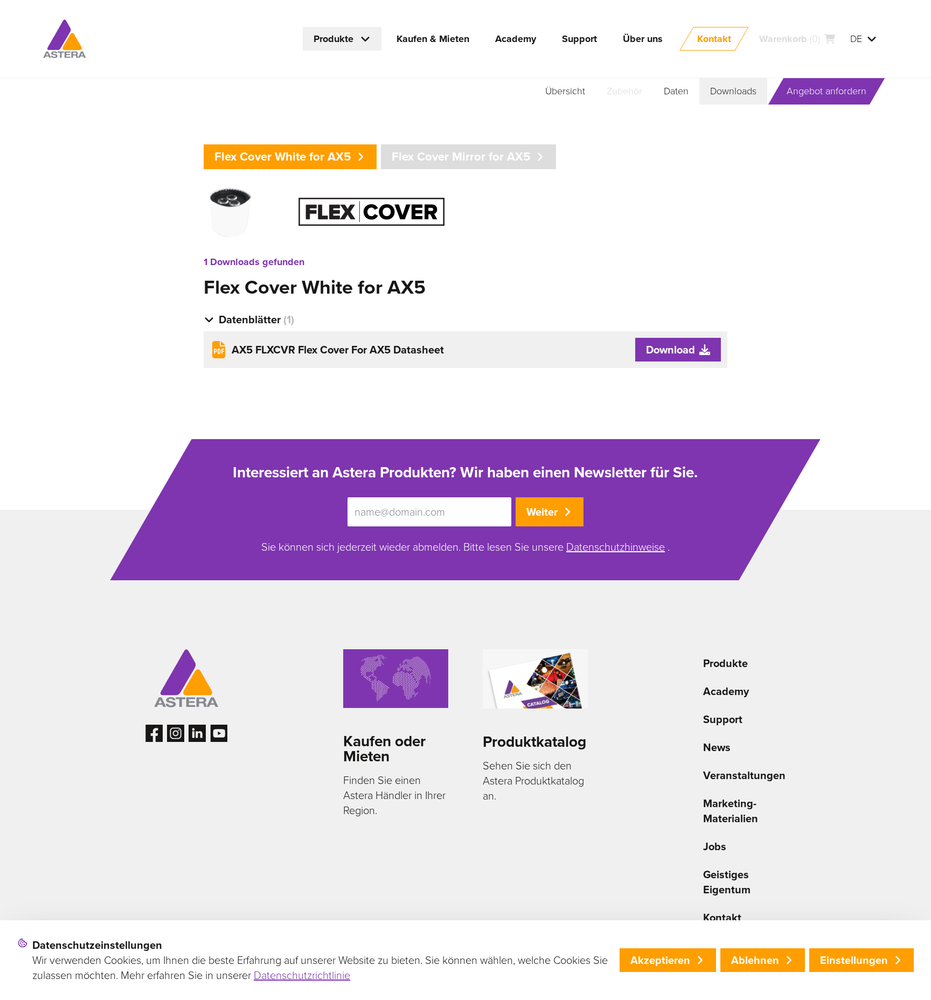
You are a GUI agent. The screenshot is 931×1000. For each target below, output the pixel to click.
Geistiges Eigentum (727, 882)
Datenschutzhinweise (615, 547)
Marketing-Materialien (730, 811)
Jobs (714, 846)
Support (722, 719)
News (717, 747)
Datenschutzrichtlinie (302, 975)
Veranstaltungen (744, 775)
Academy (726, 691)
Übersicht (565, 91)
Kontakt (722, 917)
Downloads (733, 91)
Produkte (725, 663)
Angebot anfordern (826, 91)
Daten (676, 91)
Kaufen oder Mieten (384, 748)
